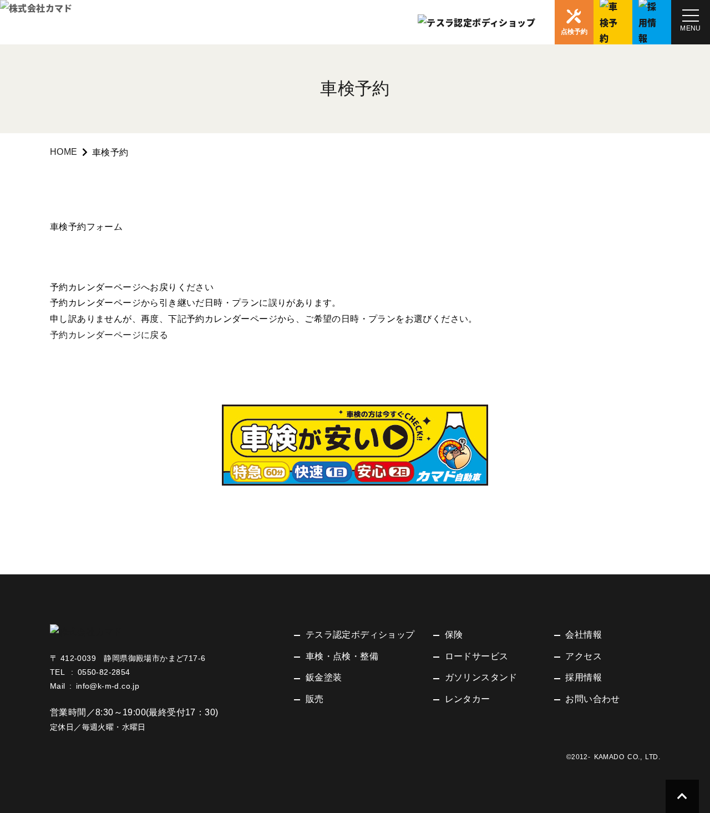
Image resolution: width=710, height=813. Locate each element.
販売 (315, 699)
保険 (454, 634)
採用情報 (583, 677)
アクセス (583, 656)
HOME (64, 151)
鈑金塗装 (324, 677)
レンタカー (467, 699)
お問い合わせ (592, 699)
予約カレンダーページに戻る (109, 335)
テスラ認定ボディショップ (360, 634)
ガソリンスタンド (481, 677)
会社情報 (583, 634)
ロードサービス (477, 656)
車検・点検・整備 (342, 656)
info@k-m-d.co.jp (107, 685)
